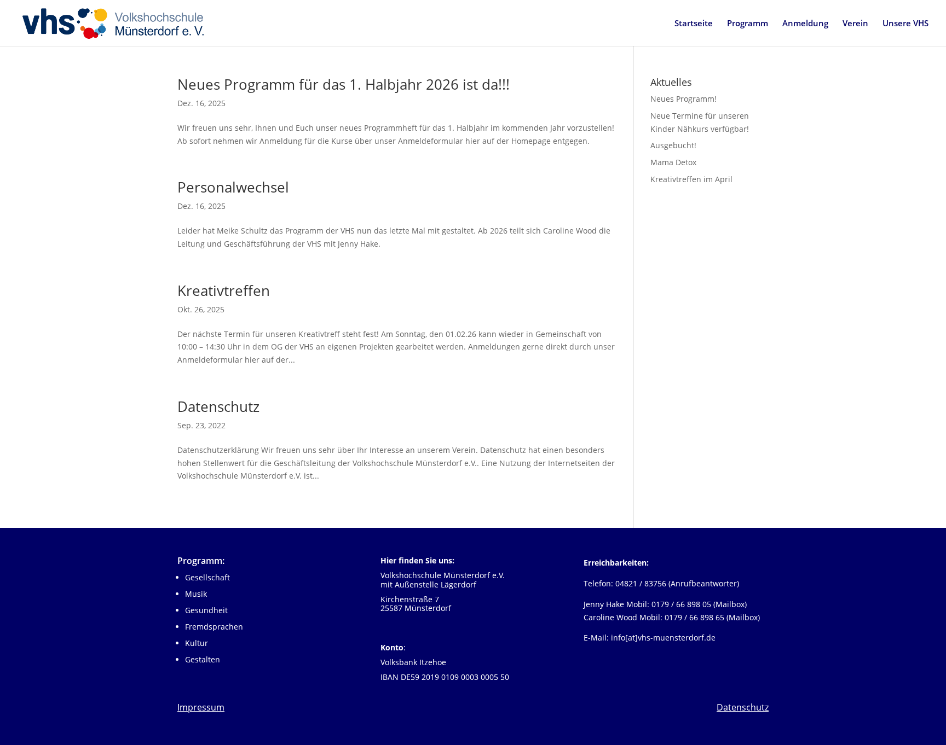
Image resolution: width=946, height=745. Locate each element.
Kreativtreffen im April (691, 179)
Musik (196, 594)
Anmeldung (805, 23)
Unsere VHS (905, 23)
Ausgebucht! (673, 145)
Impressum (200, 707)
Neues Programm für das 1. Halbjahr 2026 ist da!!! (343, 84)
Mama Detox (673, 162)
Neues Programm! (683, 99)
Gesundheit (206, 610)
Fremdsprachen (214, 626)
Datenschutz (218, 406)
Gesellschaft (207, 577)
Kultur (196, 643)
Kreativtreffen (223, 290)
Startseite (693, 23)
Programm (747, 23)
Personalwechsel (233, 187)
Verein (855, 23)
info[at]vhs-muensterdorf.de (663, 637)
